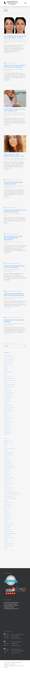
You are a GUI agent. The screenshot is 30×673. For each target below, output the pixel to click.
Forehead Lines (8, 426)
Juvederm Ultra (8, 440)
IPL (5, 436)
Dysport (6, 403)
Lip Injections (7, 459)
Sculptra (6, 521)
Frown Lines (7, 428)
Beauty (5, 366)
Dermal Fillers (13, 158)
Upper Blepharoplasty (9, 533)
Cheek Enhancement (9, 386)
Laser (5, 446)
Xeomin (6, 548)
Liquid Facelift (7, 463)
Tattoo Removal (8, 525)
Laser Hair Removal (16, 186)
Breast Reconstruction (9, 380)
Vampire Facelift (8, 537)
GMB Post (10, 69)
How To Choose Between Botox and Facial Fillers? (14, 294)
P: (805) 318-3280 (9, 607)
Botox (10, 158)
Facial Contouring (8, 417)
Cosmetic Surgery (19, 113)
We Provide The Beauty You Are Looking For (14, 110)
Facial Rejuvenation (9, 421)
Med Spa (7, 41)
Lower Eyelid (7, 469)
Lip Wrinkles (7, 461)
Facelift (5, 413)
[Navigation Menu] (25, 3)
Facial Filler (6, 419)
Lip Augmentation (8, 452)
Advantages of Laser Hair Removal (14, 321)
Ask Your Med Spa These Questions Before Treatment (13, 238)
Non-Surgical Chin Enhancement (12, 494)
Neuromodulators (8, 488)
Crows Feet (7, 399)
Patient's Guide (8, 502)
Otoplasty (6, 500)
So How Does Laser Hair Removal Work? (13, 183)
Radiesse (6, 510)
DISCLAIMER (6, 664)
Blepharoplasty (8, 372)
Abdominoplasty (8, 355)
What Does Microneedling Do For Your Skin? (14, 267)
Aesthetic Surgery (19, 40)
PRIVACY (9, 662)
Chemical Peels (8, 390)
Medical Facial (18, 241)
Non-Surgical (7, 490)
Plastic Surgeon (17, 41)
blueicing (6, 40)
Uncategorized (7, 529)
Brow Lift (6, 382)
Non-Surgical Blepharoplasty (11, 492)
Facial (5, 415)
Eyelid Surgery (7, 411)
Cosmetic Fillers (8, 395)
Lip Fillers (6, 457)
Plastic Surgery (23, 41)
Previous (6, 344)
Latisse (5, 450)
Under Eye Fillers (8, 531)
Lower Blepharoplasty (9, 467)
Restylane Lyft (7, 515)
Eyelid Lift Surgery (8, 409)
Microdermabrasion (9, 477)
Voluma (6, 539)
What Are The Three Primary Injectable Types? (14, 155)
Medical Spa (11, 41)
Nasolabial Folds (8, 484)
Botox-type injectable (9, 378)
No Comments (6, 43)
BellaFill (6, 368)
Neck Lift (6, 486)
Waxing (5, 541)
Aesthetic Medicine (12, 40)
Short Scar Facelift (8, 523)
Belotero (6, 370)
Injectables (8, 159)
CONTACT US (12, 664)
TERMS (13, 662)
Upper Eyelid (7, 535)
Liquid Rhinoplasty (8, 465)
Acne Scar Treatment (9, 357)
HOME (5, 662)
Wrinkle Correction (8, 544)
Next (13, 344)
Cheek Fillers (7, 388)
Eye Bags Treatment (9, 407)
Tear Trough (7, 527)
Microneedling (6, 271)
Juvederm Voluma (8, 442)
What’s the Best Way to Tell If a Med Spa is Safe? (15, 211)
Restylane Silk (7, 517)
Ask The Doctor (8, 364)
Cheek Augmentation (9, 384)
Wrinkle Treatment (8, 546)
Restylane (6, 512)
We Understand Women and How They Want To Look (15, 37)
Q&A (5, 508)
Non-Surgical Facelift (9, 496)
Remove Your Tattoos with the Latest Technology (14, 66)
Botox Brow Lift (8, 376)
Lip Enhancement (8, 455)
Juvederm (6, 438)
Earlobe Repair (8, 405)
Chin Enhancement (9, 392)
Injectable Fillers (8, 432)
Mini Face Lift (7, 481)
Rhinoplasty (7, 519)
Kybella (6, 444)
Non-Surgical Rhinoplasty (10, 498)
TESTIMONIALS (18, 662)
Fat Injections (7, 424)
